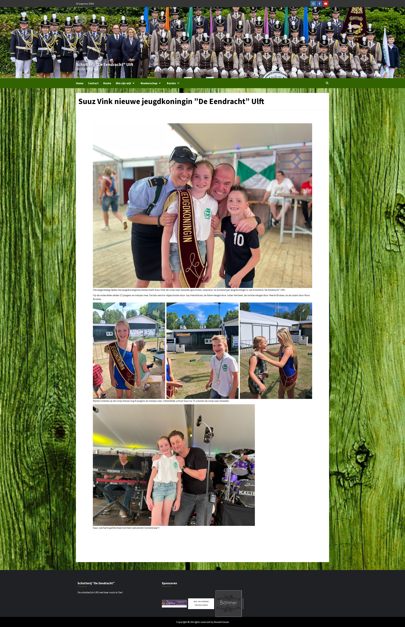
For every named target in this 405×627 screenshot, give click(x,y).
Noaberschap (149, 83)
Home (79, 83)
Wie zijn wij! (123, 83)
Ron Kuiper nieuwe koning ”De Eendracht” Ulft (125, 542)
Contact (93, 83)
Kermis (171, 83)
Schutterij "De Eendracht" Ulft (104, 64)
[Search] (327, 83)
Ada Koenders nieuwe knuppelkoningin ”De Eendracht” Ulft (270, 542)
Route (107, 83)
